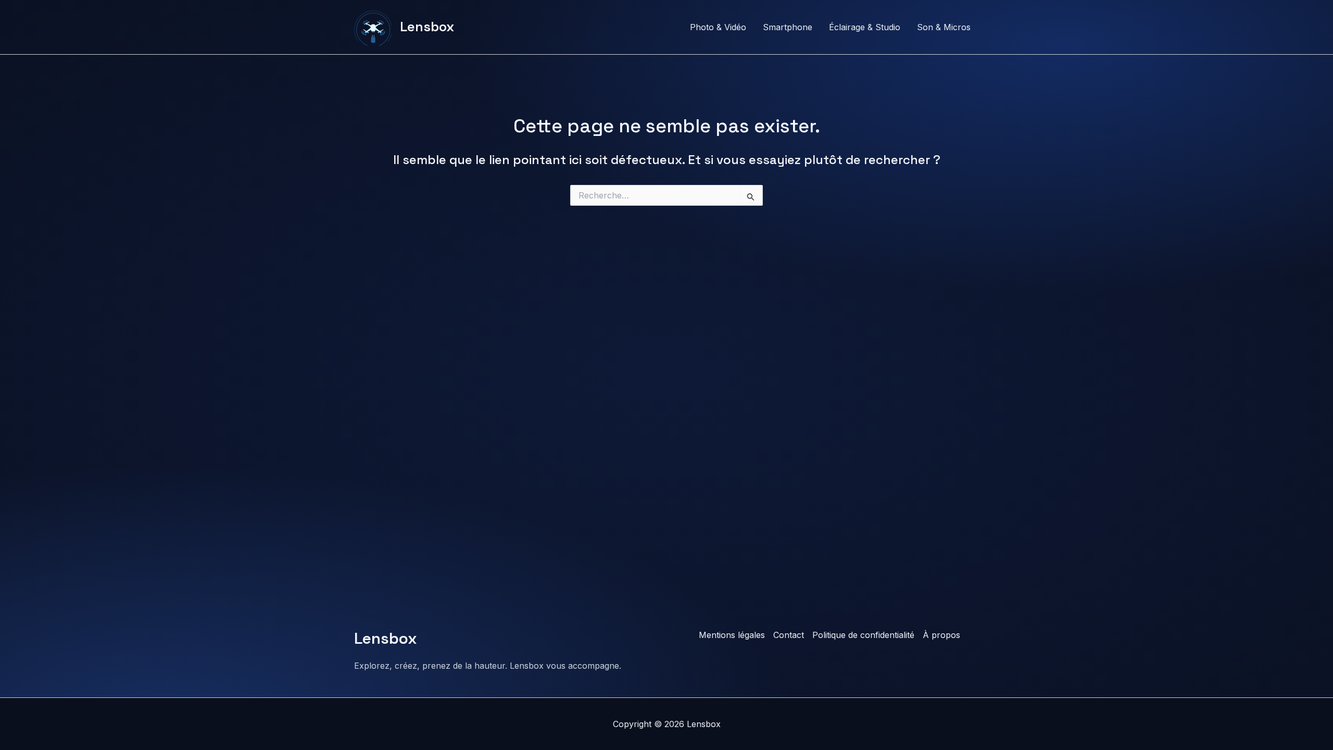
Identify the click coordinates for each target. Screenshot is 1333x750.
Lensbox (427, 26)
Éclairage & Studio (864, 27)
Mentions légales (732, 635)
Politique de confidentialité (863, 635)
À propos (941, 635)
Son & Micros (944, 27)
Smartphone (787, 27)
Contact (788, 635)
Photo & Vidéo (718, 27)
